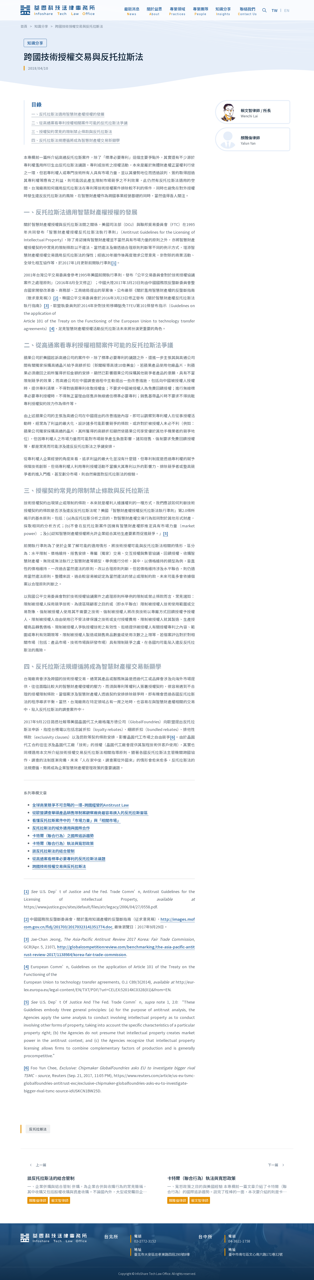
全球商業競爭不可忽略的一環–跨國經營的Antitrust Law (80, 805)
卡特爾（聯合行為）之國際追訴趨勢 (63, 835)
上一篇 (40, 1164)
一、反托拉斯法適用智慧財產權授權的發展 (67, 114)
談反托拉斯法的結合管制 (53, 851)
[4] (51, 328)
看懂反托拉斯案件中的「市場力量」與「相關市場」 (76, 820)
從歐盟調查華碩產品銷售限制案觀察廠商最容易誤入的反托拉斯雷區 (90, 812)
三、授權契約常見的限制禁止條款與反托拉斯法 (71, 131)
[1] (113, 262)
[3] (46, 305)
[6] (172, 737)
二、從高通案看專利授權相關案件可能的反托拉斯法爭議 (79, 122)
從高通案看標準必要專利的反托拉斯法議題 (68, 858)
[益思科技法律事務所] (57, 10)
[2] (55, 298)
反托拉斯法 (38, 1129)
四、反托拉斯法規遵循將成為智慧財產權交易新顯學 (75, 140)
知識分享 (35, 43)
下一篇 (273, 1164)
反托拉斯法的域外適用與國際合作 (61, 828)
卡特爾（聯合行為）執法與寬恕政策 (63, 843)
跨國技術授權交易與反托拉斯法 (59, 866)
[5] (165, 533)
